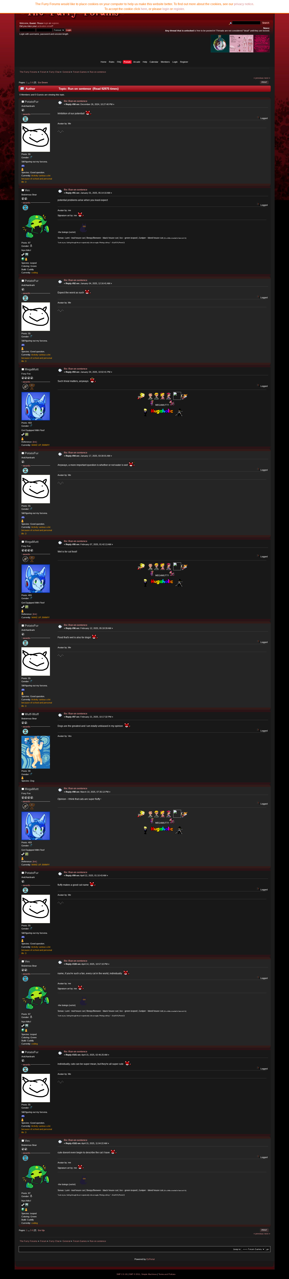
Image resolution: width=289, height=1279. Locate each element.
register (55, 23)
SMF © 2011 (134, 1274)
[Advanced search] (230, 23)
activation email (44, 26)
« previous (259, 78)
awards (26, 114)
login (46, 23)
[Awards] (22, 170)
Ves (27, 190)
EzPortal (150, 1259)
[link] (35, 442)
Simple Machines (149, 1274)
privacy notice (243, 4)
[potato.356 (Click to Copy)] (23, 166)
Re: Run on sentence (75, 101)
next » (267, 78)
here (144, 9)
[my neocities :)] (23, 260)
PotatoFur (32, 101)
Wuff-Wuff (32, 714)
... (29, 82)
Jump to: (237, 1249)
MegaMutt (32, 369)
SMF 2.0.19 (122, 1274)
